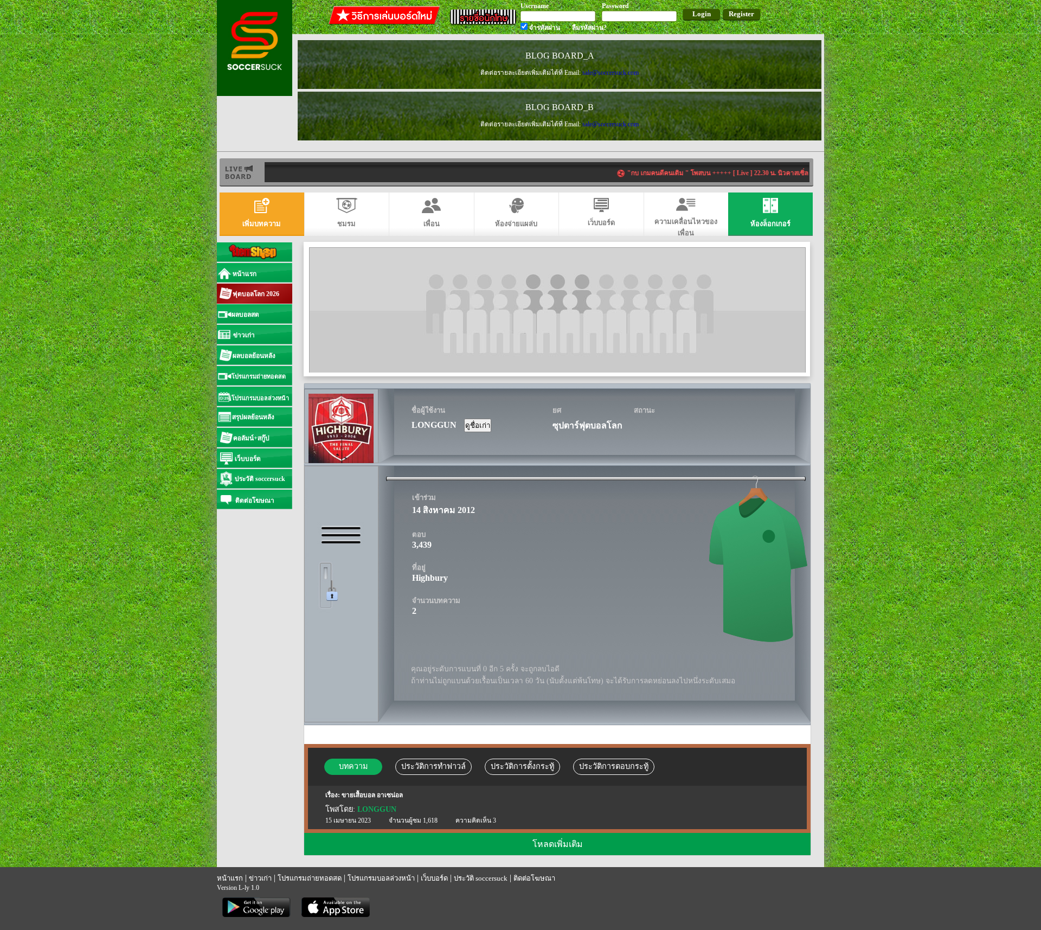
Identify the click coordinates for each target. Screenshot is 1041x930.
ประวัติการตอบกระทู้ (613, 766)
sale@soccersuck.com (610, 72)
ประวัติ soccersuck (480, 878)
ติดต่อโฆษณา (534, 878)
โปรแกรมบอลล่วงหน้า (381, 878)
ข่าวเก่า (260, 878)
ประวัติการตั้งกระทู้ (522, 766)
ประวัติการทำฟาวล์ (433, 766)
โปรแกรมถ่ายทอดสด (310, 878)
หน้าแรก (230, 878)
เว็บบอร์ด (434, 878)
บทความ (353, 766)
